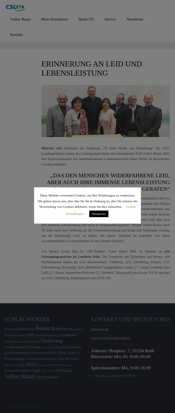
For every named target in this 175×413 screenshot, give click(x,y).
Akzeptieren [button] (99, 213)
